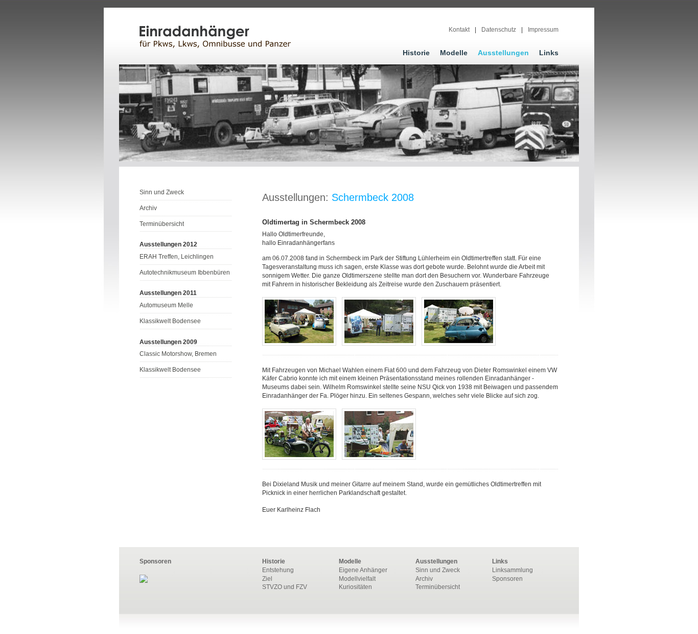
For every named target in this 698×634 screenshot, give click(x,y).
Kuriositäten (355, 587)
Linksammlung (512, 570)
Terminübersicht (161, 224)
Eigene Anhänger (363, 570)
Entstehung (278, 570)
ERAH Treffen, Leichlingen (176, 256)
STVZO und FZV (284, 587)
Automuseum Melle (166, 305)
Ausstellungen (503, 53)
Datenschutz (498, 29)
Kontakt (459, 29)
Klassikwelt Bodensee (170, 321)
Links (549, 53)
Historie (416, 53)
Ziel (267, 578)
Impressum (543, 29)
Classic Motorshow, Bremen (178, 353)
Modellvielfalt (357, 578)
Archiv (148, 208)
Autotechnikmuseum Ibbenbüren (184, 272)
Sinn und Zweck (161, 192)
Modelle (454, 53)
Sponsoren (507, 578)
